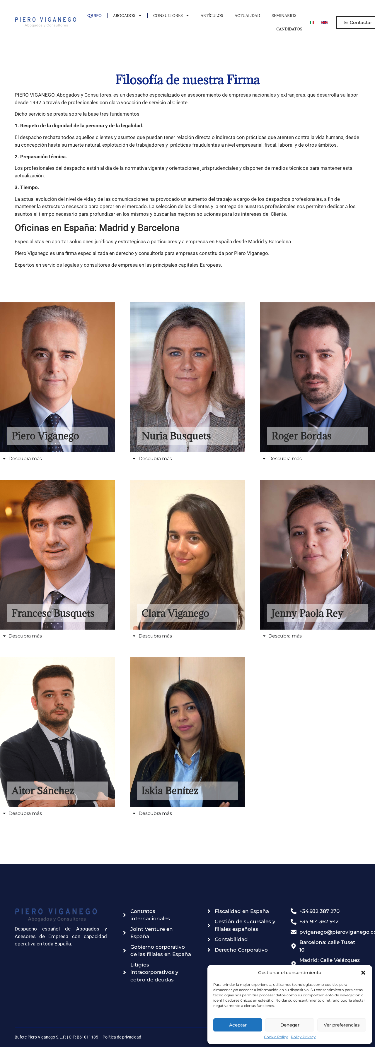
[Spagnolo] (324, 22)
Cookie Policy (276, 1037)
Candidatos (289, 29)
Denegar (289, 1025)
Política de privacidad (122, 1037)
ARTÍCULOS (212, 15)
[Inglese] (312, 22)
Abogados (124, 15)
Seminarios (284, 15)
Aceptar (238, 1025)
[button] (363, 973)
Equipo (94, 15)
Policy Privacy (303, 1037)
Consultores (168, 15)
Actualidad (247, 15)
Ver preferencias (342, 1025)
